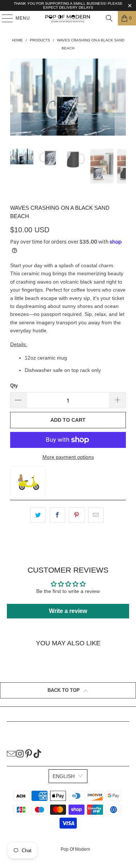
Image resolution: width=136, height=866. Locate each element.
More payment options (68, 457)
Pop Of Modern (75, 849)
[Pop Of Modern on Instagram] (20, 753)
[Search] (109, 18)
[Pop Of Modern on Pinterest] (28, 753)
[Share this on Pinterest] (77, 515)
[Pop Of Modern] (68, 18)
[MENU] (4, 18)
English (64, 776)
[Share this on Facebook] (57, 515)
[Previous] (15, 98)
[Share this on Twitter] (38, 515)
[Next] (120, 98)
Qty (14, 385)
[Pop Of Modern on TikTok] (37, 753)
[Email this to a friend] (96, 515)
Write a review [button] (68, 611)
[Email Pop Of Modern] (11, 753)
